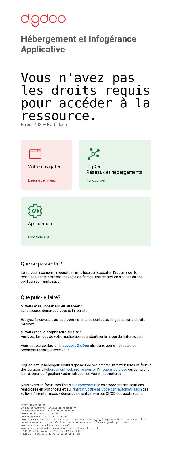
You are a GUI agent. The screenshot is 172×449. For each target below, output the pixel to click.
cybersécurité (89, 385)
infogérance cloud (113, 369)
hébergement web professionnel (70, 369)
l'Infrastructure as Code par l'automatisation (107, 389)
